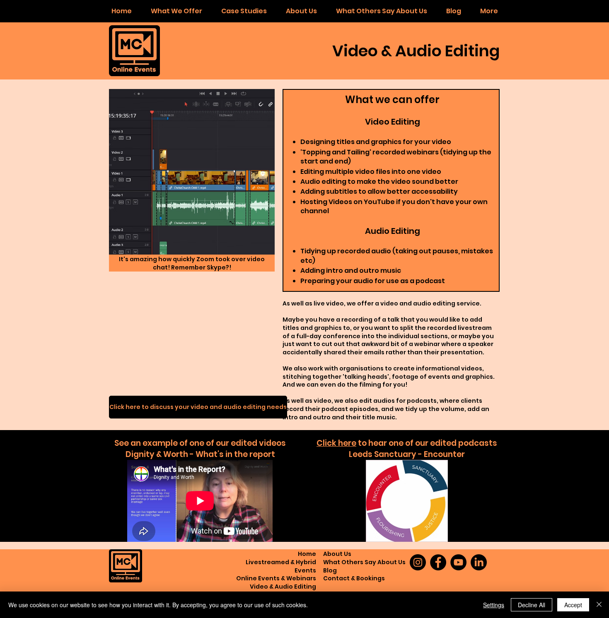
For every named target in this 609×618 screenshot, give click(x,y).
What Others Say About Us (364, 562)
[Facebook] (438, 562)
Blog (330, 570)
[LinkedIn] (479, 562)
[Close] (599, 604)
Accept (573, 605)
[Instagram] (418, 562)
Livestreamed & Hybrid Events (281, 566)
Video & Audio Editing (283, 586)
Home (307, 554)
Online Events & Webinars (276, 578)
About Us (337, 554)
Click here (336, 443)
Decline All (531, 605)
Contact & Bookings (354, 578)
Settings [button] (493, 605)
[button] (176, 11)
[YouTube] (458, 562)
